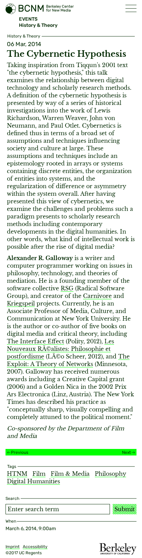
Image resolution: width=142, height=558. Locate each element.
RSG (67, 288)
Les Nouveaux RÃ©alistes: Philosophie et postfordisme (60, 349)
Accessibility (35, 546)
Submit (124, 509)
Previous (19, 452)
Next (126, 452)
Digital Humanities (33, 481)
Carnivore (97, 295)
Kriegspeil (21, 303)
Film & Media (70, 473)
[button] (130, 8)
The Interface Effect (35, 341)
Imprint (13, 546)
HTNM (17, 473)
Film (38, 473)
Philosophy (110, 473)
